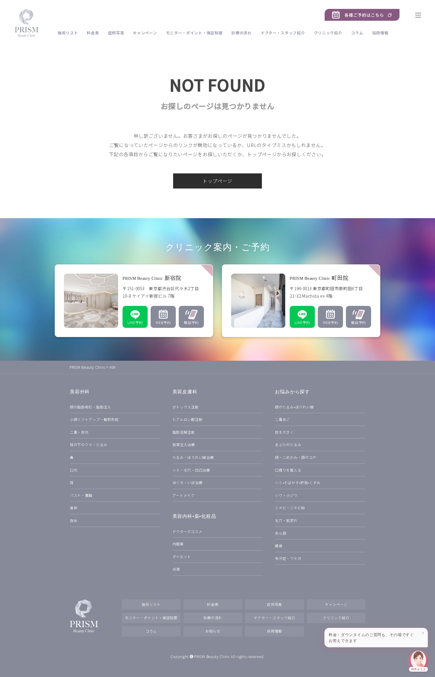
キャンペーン (145, 33)
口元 (73, 469)
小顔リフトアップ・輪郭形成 (94, 419)
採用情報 (380, 33)
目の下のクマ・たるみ (88, 444)
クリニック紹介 (328, 33)
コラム (357, 33)
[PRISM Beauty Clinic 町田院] (301, 301)
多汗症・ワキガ (288, 558)
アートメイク (184, 495)
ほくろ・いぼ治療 (188, 482)
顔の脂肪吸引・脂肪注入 (90, 406)
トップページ (217, 180)
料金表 (93, 33)
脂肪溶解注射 (184, 432)
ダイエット (182, 556)
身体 (73, 507)
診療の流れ (241, 33)
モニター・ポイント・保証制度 (194, 33)
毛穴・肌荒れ (286, 520)
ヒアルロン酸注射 (188, 419)
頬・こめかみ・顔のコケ (295, 457)
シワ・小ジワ (286, 495)
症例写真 (116, 33)
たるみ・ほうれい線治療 (193, 457)
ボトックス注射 (186, 406)
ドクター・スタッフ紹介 (283, 33)
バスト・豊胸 (81, 495)
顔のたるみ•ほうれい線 (294, 406)
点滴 (176, 568)
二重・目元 (79, 432)
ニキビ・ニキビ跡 (290, 507)
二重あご (282, 419)
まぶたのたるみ (288, 444)
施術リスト (68, 33)
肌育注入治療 (184, 444)
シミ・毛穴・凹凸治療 (191, 469)
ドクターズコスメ (187, 531)
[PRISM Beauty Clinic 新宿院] (134, 301)
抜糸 (73, 520)
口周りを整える (288, 469)
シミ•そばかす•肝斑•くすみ (297, 482)
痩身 (278, 545)
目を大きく (284, 432)
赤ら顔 (280, 533)
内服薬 (178, 543)
